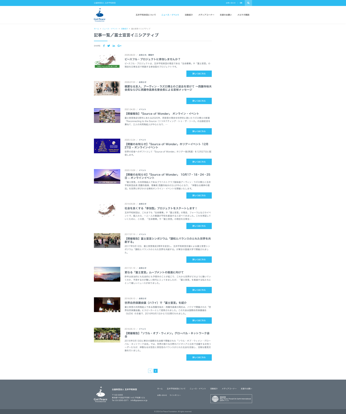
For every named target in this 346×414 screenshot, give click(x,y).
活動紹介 (189, 15)
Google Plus (119, 46)
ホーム (160, 389)
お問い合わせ (231, 3)
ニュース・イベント (170, 15)
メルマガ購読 (243, 15)
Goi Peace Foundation (168, 411)
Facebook (104, 46)
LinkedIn (114, 46)
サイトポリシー (175, 395)
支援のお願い (226, 15)
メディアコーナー (206, 15)
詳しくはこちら (199, 74)
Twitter (108, 46)
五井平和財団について (146, 15)
